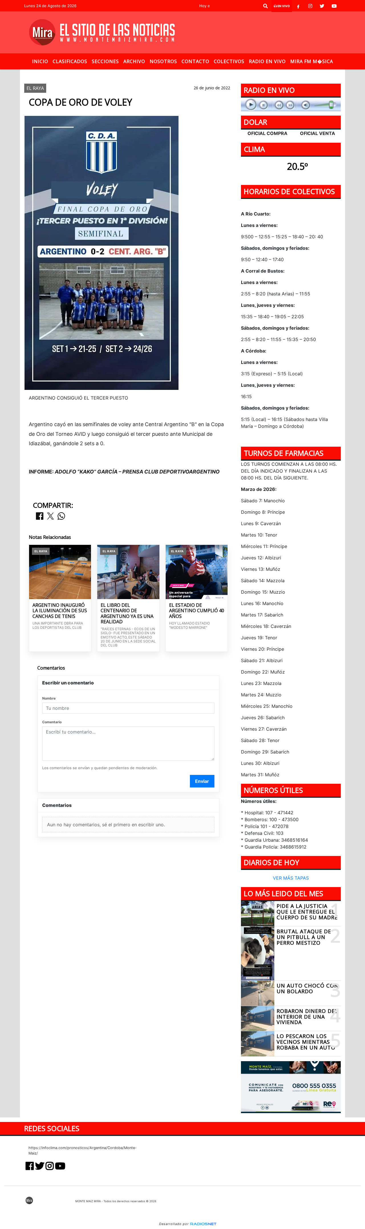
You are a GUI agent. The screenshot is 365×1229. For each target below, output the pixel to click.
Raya (187, 74)
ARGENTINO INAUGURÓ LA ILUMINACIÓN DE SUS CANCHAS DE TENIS (60, 611)
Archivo (134, 61)
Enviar (202, 781)
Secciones (105, 61)
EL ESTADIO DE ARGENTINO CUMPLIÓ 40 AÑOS (196, 611)
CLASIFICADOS (70, 61)
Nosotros (163, 61)
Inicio (40, 61)
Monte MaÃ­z (222, 74)
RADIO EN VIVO (267, 61)
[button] (265, 6)
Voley (167, 74)
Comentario (52, 722)
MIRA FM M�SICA (311, 61)
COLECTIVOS (229, 61)
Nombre (49, 698)
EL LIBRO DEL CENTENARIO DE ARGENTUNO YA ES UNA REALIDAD (127, 614)
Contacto (195, 61)
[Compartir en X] (50, 516)
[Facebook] (298, 6)
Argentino (141, 74)
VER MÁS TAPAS (291, 878)
